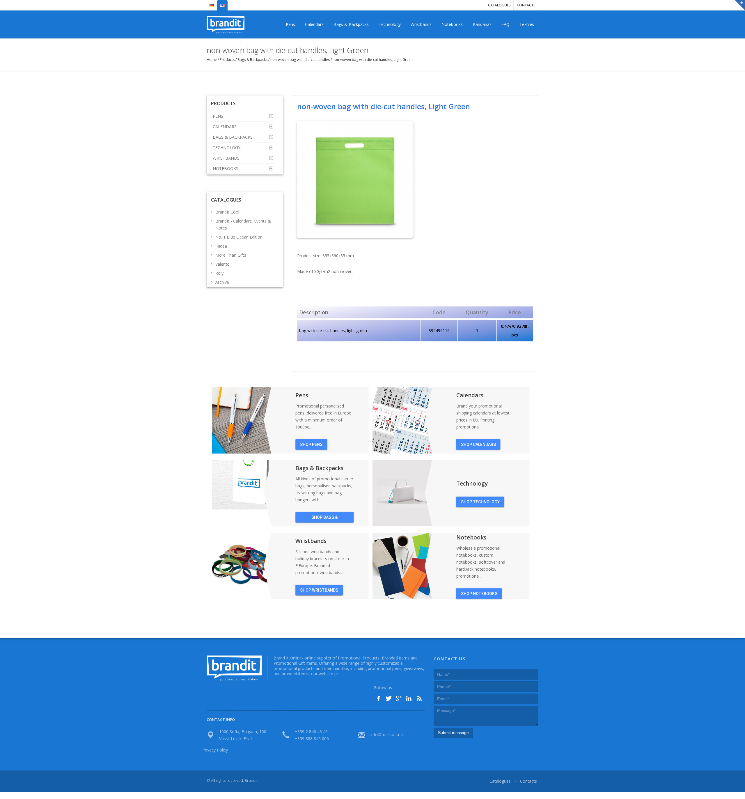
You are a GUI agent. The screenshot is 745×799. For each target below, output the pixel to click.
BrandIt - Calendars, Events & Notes (243, 224)
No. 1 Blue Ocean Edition (238, 237)
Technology (390, 24)
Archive (222, 282)
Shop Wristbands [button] (319, 590)
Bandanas (482, 24)
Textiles (526, 24)
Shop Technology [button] (480, 501)
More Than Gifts (230, 255)
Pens (290, 24)
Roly (219, 273)
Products (227, 59)
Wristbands (421, 24)
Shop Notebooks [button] (479, 593)
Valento (222, 264)
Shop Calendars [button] (478, 444)
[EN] (222, 3)
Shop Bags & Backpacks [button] (324, 518)
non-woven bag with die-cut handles (300, 59)
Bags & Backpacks (351, 24)
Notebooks (452, 24)
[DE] (212, 3)
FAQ (505, 24)
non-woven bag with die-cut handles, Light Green (372, 59)
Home (212, 59)
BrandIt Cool (227, 212)
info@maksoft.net (387, 734)
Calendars (314, 24)
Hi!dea (221, 246)
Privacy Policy (215, 750)
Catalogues (499, 5)
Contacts (526, 5)
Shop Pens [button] (311, 444)
